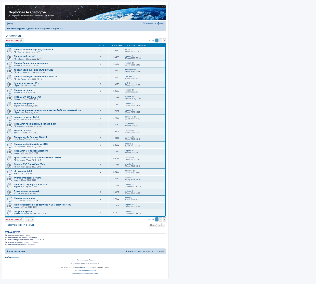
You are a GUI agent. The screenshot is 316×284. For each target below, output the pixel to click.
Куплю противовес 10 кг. (27, 83)
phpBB (79, 267)
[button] (164, 40)
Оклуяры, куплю (23, 211)
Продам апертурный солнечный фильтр (35, 76)
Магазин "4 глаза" (23, 130)
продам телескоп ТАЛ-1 (26, 117)
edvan (16, 180)
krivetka (20, 160)
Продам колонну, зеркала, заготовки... (34, 49)
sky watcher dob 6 (23, 171)
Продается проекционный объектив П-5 (35, 124)
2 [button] (160, 40)
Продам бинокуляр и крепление (31, 63)
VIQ (126, 83)
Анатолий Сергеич (21, 214)
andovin (20, 147)
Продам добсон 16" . (25, 56)
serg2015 (128, 171)
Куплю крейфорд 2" (24, 103)
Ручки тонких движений (27, 191)
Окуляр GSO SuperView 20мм (29, 164)
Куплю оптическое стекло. (28, 178)
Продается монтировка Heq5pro (31, 151)
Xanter (20, 52)
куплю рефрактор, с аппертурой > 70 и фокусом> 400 (42, 205)
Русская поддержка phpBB (85, 270)
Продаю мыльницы (24, 198)
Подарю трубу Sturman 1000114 (30, 137)
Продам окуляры (23, 90)
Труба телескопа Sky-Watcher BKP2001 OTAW (37, 157)
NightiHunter (22, 72)
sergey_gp (18, 119)
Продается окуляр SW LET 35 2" (31, 184)
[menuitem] (9, 24)
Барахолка (13, 36)
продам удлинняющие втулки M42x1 (33, 70)
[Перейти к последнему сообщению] (132, 49)
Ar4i (15, 173)
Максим (17, 65)
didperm (20, 59)
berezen (17, 133)
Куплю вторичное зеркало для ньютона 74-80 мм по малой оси (47, 110)
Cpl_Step (21, 79)
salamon (128, 124)
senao (127, 198)
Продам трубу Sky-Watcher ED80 (31, 144)
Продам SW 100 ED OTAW (27, 97)
